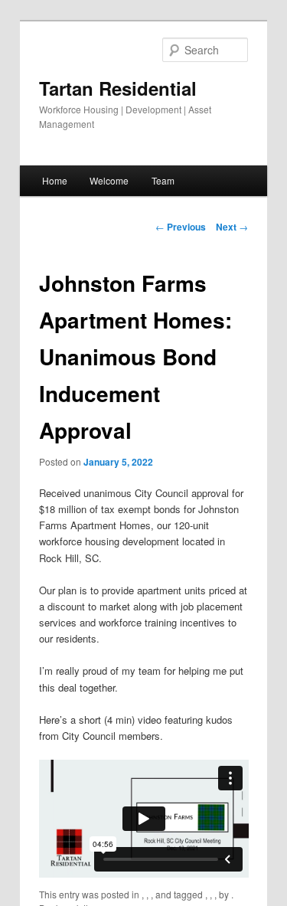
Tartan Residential (118, 88)
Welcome (109, 180)
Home (54, 180)
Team (163, 180)
